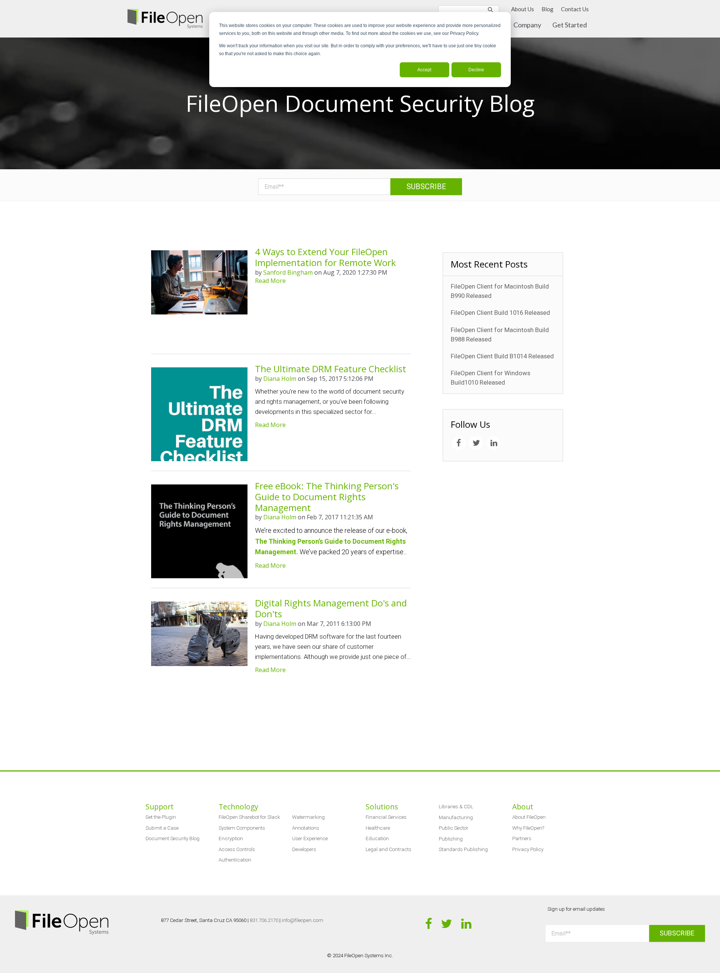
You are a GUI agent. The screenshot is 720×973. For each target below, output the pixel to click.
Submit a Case (162, 828)
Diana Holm (279, 378)
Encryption (231, 838)
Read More (270, 281)
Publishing (451, 839)
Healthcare (378, 828)
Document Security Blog (173, 838)
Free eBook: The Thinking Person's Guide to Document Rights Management (327, 497)
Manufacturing (456, 817)
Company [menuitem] (527, 25)
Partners (521, 838)
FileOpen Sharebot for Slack (249, 817)
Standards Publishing (463, 849)
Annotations (305, 828)
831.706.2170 (264, 920)
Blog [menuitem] (548, 9)
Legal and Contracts (388, 849)
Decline (476, 69)
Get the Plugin (161, 817)
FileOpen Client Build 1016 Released (500, 312)
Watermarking (308, 817)
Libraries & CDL (456, 806)
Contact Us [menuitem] (575, 9)
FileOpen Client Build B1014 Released (502, 356)
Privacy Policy (527, 849)
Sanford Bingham (288, 272)
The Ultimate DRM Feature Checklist (330, 368)
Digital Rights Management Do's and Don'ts (331, 608)
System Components (242, 828)
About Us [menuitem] (522, 9)
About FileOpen (529, 817)
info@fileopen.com (302, 920)
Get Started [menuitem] (569, 25)
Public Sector (453, 828)
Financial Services (387, 817)
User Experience (310, 838)
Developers (304, 849)
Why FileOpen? (528, 828)
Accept (424, 69)
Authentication (235, 860)
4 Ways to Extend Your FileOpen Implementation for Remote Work (325, 257)
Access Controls (237, 849)
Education (377, 838)
